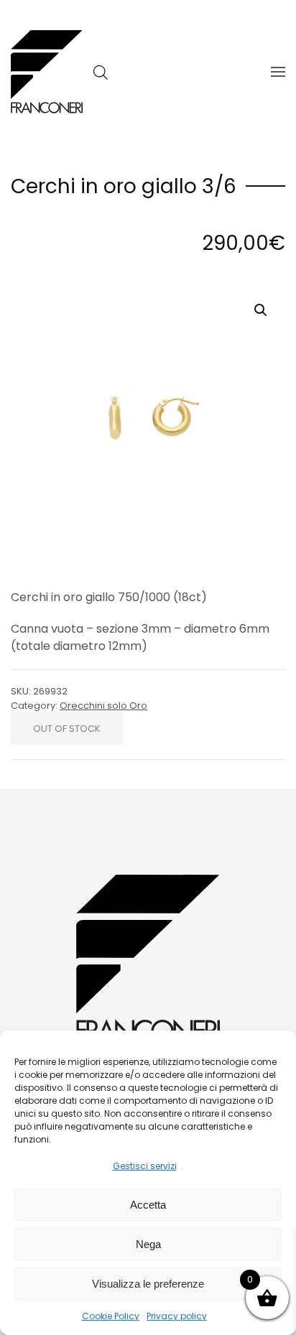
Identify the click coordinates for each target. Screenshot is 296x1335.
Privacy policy (177, 1316)
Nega (148, 1244)
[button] (278, 72)
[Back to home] (47, 72)
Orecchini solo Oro (103, 705)
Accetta (148, 1205)
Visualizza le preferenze (148, 1284)
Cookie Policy (110, 1316)
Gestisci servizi (145, 1166)
